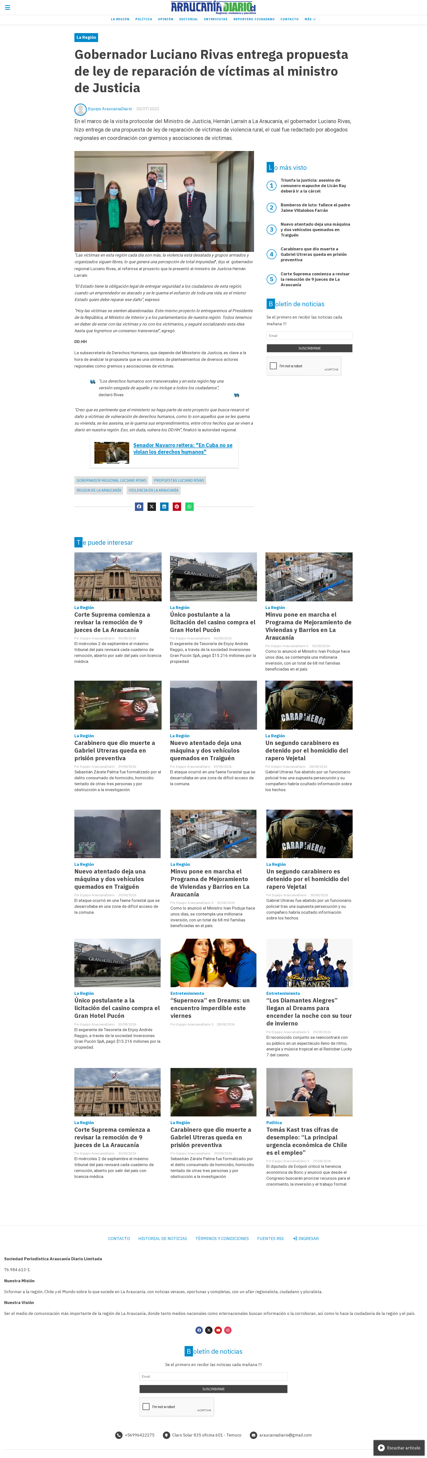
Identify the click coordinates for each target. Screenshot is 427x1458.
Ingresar (308, 1238)
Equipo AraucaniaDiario (110, 108)
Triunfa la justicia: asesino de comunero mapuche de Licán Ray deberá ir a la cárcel (313, 185)
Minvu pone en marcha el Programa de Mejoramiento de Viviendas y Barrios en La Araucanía (308, 626)
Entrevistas (216, 19)
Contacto (289, 19)
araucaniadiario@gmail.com (285, 1435)
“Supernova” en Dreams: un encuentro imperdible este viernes (210, 1008)
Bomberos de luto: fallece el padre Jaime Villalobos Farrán (315, 207)
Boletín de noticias (296, 304)
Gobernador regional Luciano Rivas (111, 480)
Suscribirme (310, 348)
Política (143, 19)
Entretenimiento (187, 993)
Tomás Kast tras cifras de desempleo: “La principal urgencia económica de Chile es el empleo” (306, 1141)
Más (309, 19)
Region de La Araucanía (99, 490)
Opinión (165, 19)
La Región (120, 19)
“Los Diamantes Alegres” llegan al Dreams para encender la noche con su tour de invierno (309, 1012)
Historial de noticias (162, 1238)
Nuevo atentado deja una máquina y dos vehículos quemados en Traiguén (205, 750)
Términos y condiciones (222, 1238)
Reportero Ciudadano (254, 19)
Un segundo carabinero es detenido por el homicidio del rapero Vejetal (306, 750)
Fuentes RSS (270, 1238)
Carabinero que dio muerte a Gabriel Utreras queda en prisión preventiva (114, 750)
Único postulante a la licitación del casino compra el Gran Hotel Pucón (213, 622)
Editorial (188, 19)
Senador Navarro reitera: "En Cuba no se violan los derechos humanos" (183, 448)
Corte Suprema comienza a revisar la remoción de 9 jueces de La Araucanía (112, 622)
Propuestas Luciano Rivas (179, 480)
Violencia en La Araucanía (153, 490)
